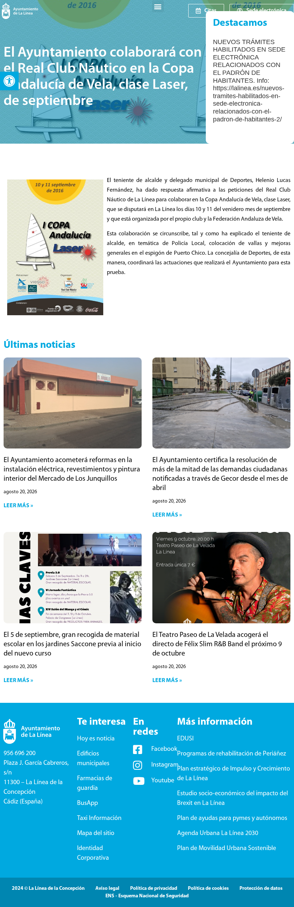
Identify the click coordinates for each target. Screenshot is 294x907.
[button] (9, 81)
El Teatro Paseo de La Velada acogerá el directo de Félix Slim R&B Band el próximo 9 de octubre (217, 644)
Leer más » (18, 506)
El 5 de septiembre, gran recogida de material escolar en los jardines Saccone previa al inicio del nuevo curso (72, 644)
